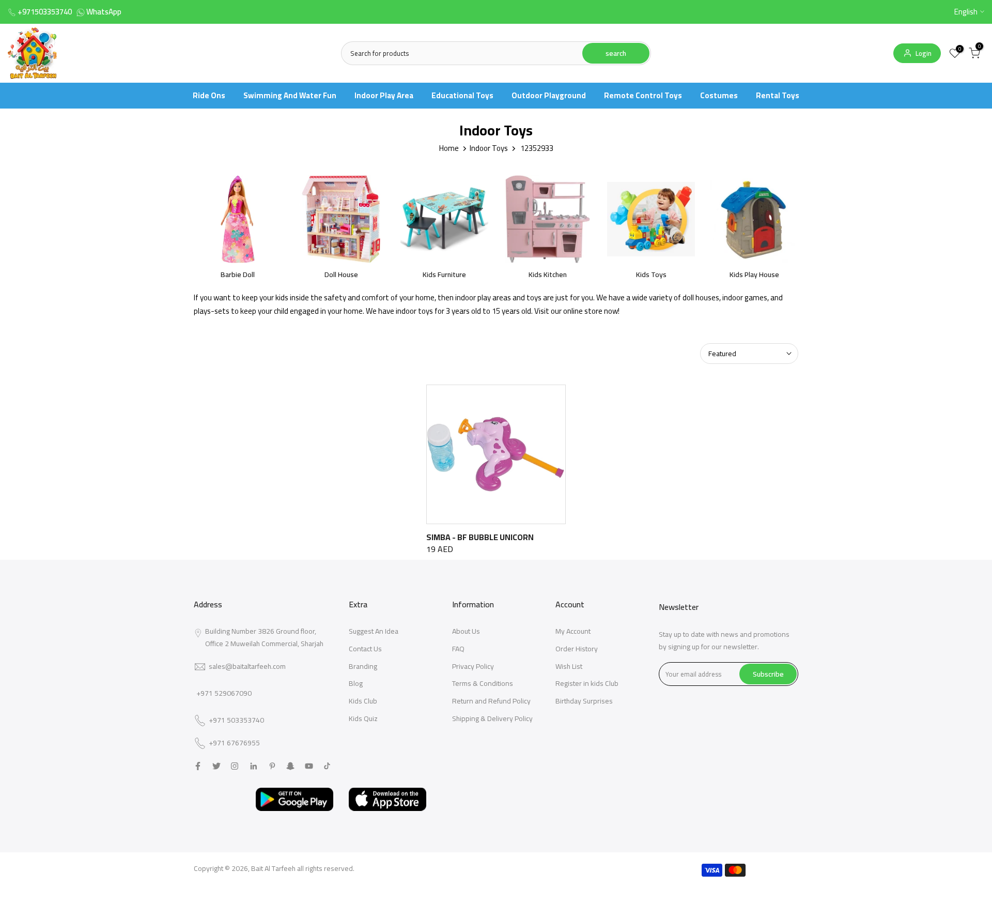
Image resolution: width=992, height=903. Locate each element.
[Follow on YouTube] (309, 766)
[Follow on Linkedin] (253, 766)
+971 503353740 (236, 720)
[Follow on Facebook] (198, 766)
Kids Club (363, 701)
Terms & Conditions (482, 683)
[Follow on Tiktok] (327, 766)
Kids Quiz (363, 718)
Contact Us (365, 648)
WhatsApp (103, 11)
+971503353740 (45, 11)
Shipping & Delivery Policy (492, 718)
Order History (576, 648)
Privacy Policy (473, 666)
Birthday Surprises (584, 701)
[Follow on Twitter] (216, 766)
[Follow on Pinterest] (272, 766)
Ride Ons (209, 95)
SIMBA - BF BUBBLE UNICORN (480, 537)
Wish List (568, 666)
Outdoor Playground (549, 95)
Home (449, 148)
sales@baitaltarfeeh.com (247, 666)
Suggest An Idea (373, 631)
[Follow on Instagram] (234, 766)
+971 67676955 (234, 743)
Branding (363, 666)
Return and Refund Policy (491, 701)
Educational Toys (462, 95)
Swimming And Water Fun (289, 95)
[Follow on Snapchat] (290, 766)
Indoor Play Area (383, 95)
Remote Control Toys (643, 95)
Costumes (719, 95)
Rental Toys (777, 95)
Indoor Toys (489, 148)
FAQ (458, 648)
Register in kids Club (586, 683)
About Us (466, 631)
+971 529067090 (224, 693)
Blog (356, 683)
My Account (573, 631)
